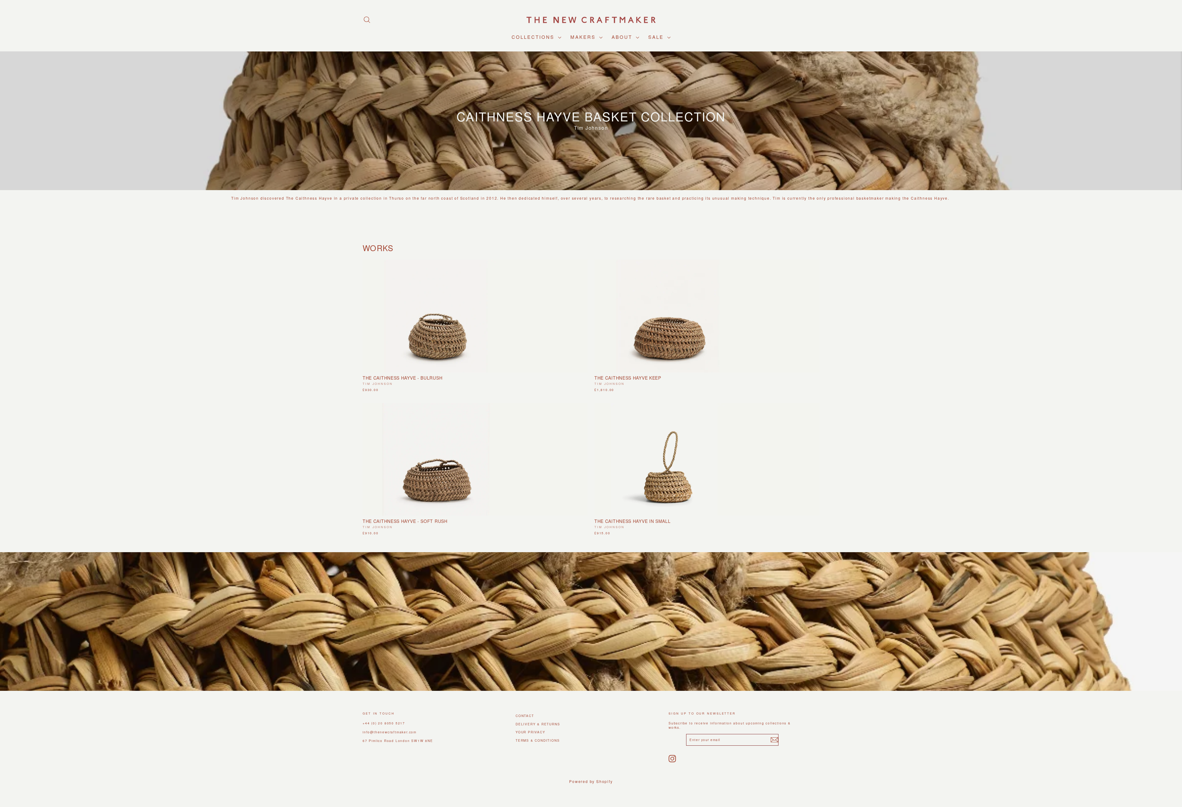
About (623, 37)
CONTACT (525, 715)
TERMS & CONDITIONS (538, 740)
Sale (657, 37)
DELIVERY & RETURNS (538, 724)
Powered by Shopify (591, 781)
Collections (534, 37)
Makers (584, 37)
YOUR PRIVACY (530, 732)
